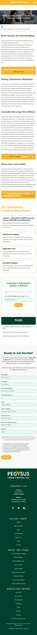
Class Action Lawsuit (18, 580)
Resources (18, 537)
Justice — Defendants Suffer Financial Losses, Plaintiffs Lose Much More (18, 219)
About (18, 522)
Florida (18, 611)
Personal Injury (18, 557)
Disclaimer (11, 629)
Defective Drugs (18, 576)
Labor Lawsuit (18, 569)
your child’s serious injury (25, 43)
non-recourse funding (7, 147)
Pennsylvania (18, 600)
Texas (18, 607)
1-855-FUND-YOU (19, 2)
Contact (18, 545)
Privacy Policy (19, 629)
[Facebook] (13, 508)
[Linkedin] (24, 508)
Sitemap (26, 629)
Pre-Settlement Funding (18, 553)
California (18, 604)
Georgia (18, 615)
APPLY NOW (6, 457)
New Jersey (18, 596)
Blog (5, 27)
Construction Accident (18, 572)
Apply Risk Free (9, 248)
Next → (18, 305)
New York (18, 592)
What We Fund (18, 526)
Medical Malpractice (19, 561)
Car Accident (18, 565)
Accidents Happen (10, 263)
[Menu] (34, 2)
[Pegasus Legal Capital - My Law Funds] (18, 475)
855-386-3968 (18, 72)
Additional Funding (11, 234)
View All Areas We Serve (18, 619)
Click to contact (15, 157)
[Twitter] (18, 508)
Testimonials (18, 533)
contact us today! (27, 196)
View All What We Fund (18, 584)
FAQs (18, 530)
